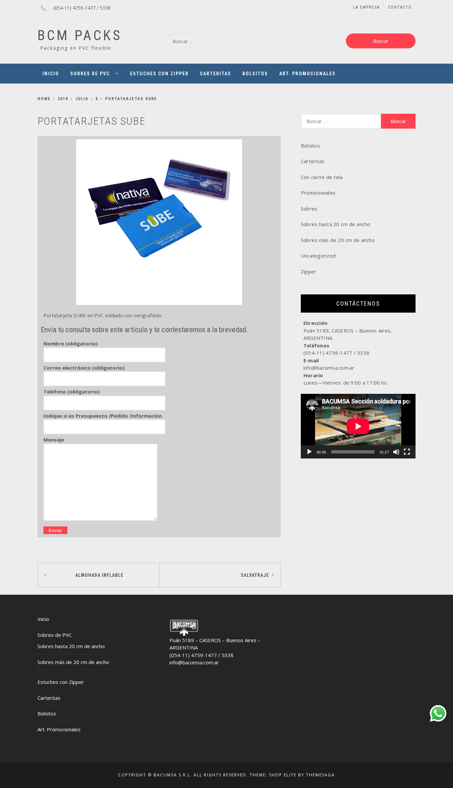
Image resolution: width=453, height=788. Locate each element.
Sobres (309, 208)
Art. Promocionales (307, 73)
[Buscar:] (254, 40)
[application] (358, 426)
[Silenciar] (396, 452)
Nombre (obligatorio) (70, 343)
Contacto (400, 7)
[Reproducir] (309, 452)
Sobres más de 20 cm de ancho (338, 240)
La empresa (366, 7)
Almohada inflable (99, 575)
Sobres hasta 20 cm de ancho (335, 224)
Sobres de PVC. (91, 73)
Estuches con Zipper (159, 73)
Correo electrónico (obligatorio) (84, 367)
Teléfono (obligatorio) (71, 391)
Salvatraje (255, 575)
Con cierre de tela (322, 177)
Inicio (50, 73)
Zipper (308, 271)
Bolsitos (255, 73)
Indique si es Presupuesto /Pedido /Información (102, 415)
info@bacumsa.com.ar (194, 662)
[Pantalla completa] (407, 452)
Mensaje (53, 439)
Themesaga (320, 775)
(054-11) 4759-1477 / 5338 (81, 8)
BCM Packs (79, 35)
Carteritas (215, 73)
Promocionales (318, 192)
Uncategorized (318, 255)
